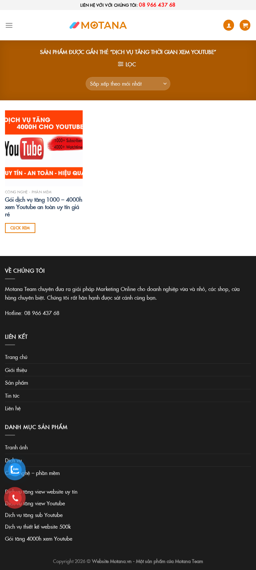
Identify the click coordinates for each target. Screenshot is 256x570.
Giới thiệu (16, 369)
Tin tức (12, 395)
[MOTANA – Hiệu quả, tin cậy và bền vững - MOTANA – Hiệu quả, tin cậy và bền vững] (99, 25)
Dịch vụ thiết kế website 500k (38, 526)
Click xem (20, 227)
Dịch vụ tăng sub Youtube (34, 514)
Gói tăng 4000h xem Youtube (38, 538)
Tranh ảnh (16, 447)
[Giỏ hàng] (245, 25)
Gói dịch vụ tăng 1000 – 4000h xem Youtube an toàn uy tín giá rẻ (43, 207)
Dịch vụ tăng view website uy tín (41, 491)
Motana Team (189, 561)
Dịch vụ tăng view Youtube (35, 503)
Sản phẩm (16, 382)
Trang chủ (16, 356)
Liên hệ (13, 408)
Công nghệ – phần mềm (32, 472)
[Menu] (9, 25)
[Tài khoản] (228, 25)
